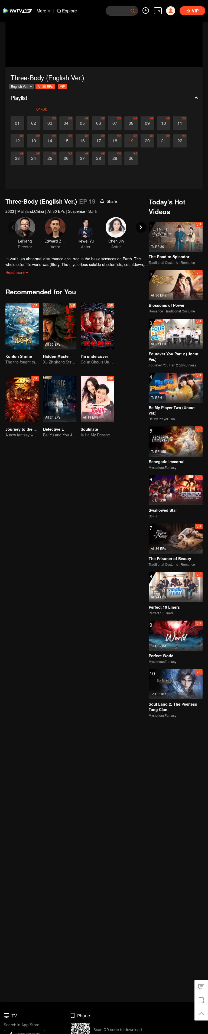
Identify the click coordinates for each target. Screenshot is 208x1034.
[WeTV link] (17, 10)
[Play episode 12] (17, 140)
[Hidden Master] (59, 326)
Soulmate (89, 429)
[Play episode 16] (82, 140)
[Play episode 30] (131, 158)
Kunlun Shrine (18, 356)
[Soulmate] (97, 399)
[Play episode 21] (163, 140)
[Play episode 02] (33, 123)
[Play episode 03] (50, 123)
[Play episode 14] (50, 140)
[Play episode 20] (147, 140)
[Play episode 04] (66, 123)
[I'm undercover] (97, 326)
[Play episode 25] (50, 158)
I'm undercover (94, 356)
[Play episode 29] (115, 158)
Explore (69, 11)
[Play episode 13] (33, 140)
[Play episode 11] (180, 123)
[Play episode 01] (17, 123)
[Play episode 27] (82, 158)
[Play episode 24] (33, 158)
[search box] (132, 11)
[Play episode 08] (131, 123)
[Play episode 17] (98, 140)
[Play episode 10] (163, 123)
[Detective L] (59, 399)
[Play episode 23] (17, 158)
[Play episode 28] (98, 158)
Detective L (53, 429)
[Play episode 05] (82, 123)
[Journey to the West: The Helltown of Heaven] (22, 399)
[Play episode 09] (147, 123)
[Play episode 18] (115, 140)
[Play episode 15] (66, 140)
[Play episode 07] (115, 123)
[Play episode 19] (131, 140)
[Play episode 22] (180, 140)
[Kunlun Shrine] (22, 326)
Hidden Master (56, 356)
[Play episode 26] (66, 158)
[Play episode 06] (98, 123)
